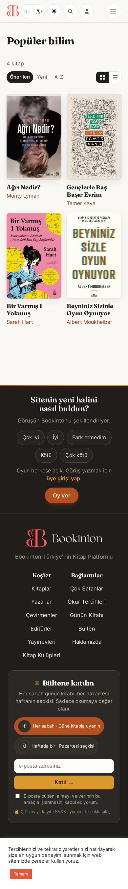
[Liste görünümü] (115, 77)
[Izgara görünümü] (102, 77)
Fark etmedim (89, 437)
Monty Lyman (23, 196)
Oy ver (62, 495)
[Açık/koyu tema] (54, 11)
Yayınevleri (41, 641)
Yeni (42, 77)
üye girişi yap (63, 478)
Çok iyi (30, 437)
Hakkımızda (86, 641)
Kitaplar (41, 588)
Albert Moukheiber (89, 322)
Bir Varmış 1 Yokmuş (24, 309)
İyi (55, 437)
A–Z (58, 77)
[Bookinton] (13, 11)
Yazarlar (41, 601)
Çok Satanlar (86, 588)
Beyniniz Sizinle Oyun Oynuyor (90, 309)
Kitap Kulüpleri (41, 655)
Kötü (46, 455)
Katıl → (64, 782)
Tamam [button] (21, 874)
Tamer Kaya (81, 203)
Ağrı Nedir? (23, 187)
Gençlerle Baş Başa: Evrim (87, 190)
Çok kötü (76, 455)
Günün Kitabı (86, 615)
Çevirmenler (41, 615)
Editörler (41, 628)
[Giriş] (86, 11)
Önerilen (20, 77)
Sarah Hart (20, 322)
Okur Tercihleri (87, 601)
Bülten (86, 628)
